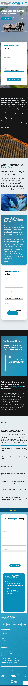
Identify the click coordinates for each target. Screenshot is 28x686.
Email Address (7, 57)
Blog (2, 638)
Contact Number (8, 63)
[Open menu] (26, 3)
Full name (6, 52)
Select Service (7, 68)
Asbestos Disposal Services (9, 658)
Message (7, 303)
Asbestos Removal (6, 653)
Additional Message (8, 74)
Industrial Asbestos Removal (9, 662)
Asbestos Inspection (7, 651)
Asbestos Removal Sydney (13, 109)
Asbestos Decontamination (9, 656)
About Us (3, 636)
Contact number (8, 291)
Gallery (3, 642)
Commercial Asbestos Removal (10, 660)
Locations (4, 633)
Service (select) (8, 296)
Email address (8, 285)
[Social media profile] (14, 670)
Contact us (4, 640)
